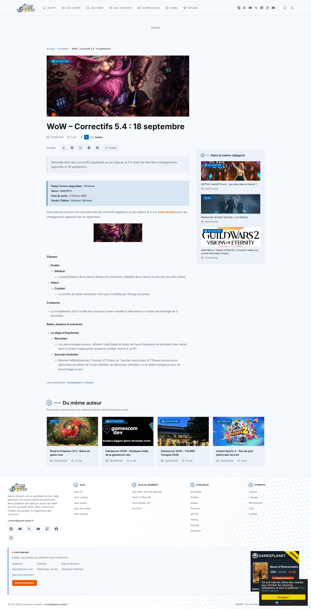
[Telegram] (89, 148)
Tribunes (195, 508)
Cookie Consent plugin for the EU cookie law (283, 602)
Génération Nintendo (72, 569)
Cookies (253, 514)
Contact (253, 491)
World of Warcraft (141, 497)
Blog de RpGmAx (70, 563)
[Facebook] (261, 7)
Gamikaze (17, 563)
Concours (195, 530)
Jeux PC (78, 491)
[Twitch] (244, 7)
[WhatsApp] (80, 148)
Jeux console (81, 497)
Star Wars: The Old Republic (147, 491)
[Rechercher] (285, 8)
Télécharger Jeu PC (47, 569)
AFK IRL (194, 514)
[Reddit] (97, 148)
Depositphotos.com (22, 569)
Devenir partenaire (24, 582)
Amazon (89, 382)
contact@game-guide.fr (20, 520)
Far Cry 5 (137, 508)
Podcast (194, 525)
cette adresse (166, 212)
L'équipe (253, 497)
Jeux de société (82, 508)
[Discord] (273, 8)
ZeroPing (41, 563)
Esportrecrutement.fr (23, 574)
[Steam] (239, 7)
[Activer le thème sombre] (292, 8)
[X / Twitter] (256, 7)
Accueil (50, 48)
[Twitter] (63, 148)
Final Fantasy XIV (141, 503)
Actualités (63, 48)
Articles (194, 497)
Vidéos (194, 519)
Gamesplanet (74, 382)
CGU (251, 508)
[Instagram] (267, 7)
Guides (194, 503)
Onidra (99, 137)
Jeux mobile (80, 503)
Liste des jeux (81, 514)
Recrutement (255, 503)
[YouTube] (250, 7)
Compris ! (283, 597)
